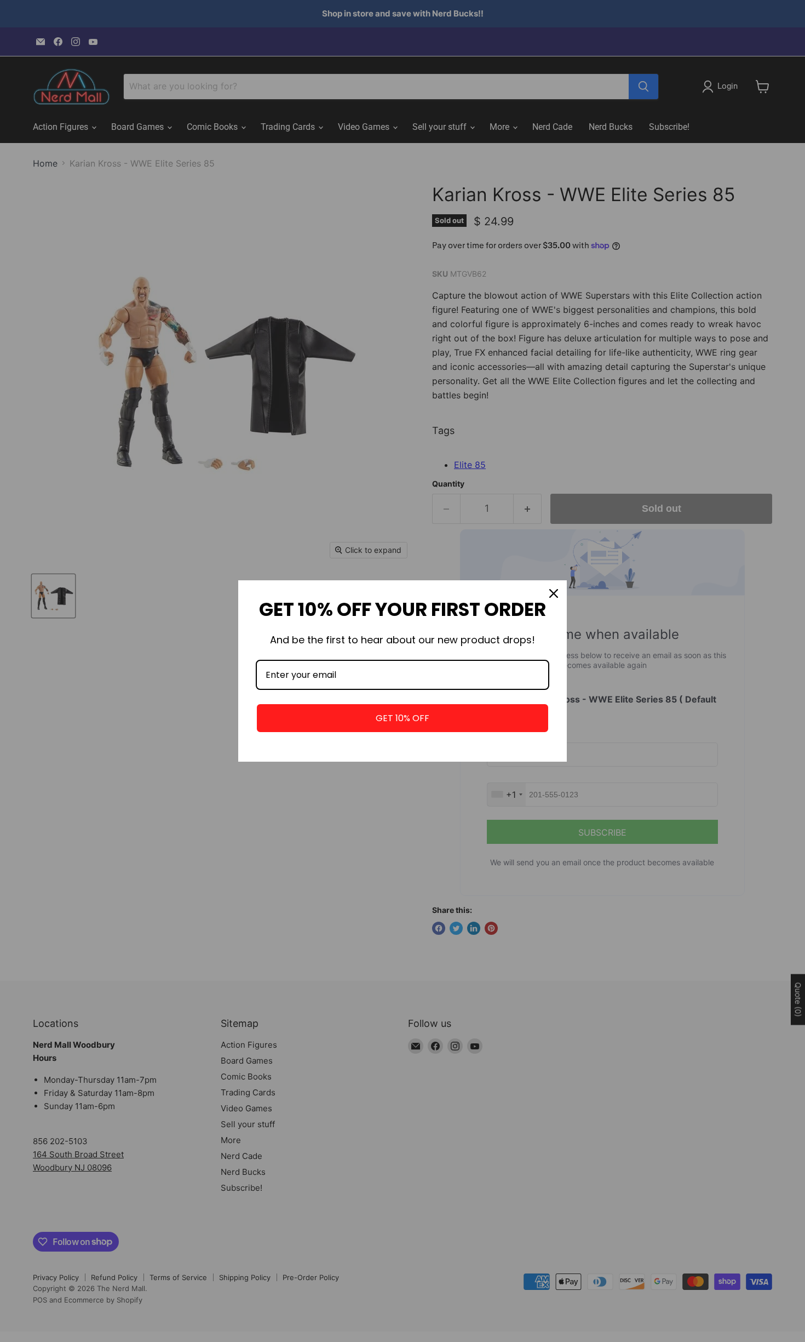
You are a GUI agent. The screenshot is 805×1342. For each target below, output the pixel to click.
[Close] (553, 593)
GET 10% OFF (402, 718)
